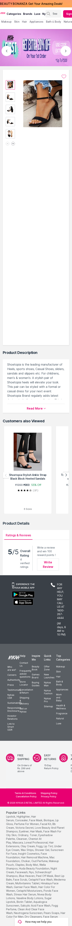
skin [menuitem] (16, 21)
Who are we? (11, 668)
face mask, (36, 820)
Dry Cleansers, (33, 916)
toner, (34, 835)
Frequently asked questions (25, 673)
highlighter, (23, 816)
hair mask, (36, 831)
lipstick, (11, 816)
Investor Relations (12, 717)
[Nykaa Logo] (3, 12)
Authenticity (13, 680)
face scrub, (20, 879)
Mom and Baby (59, 697)
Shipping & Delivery (24, 700)
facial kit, (46, 824)
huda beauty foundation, (34, 868)
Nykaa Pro (47, 700)
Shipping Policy (49, 793)
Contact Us (24, 664)
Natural (60, 718)
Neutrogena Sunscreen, (28, 913)
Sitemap (48, 706)
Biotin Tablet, (25, 901)
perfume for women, (27, 824)
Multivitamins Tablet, (27, 883)
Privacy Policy (48, 796)
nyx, (31, 872)
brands (27, 13)
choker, (26, 861)
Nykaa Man (47, 684)
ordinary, (23, 835)
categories (14, 13)
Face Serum (50, 916)
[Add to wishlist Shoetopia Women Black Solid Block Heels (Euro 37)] (64, 76)
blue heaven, (27, 875)
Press (10, 685)
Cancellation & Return (26, 691)
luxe (37, 13)
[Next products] (66, 475)
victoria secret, (24, 827)
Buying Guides (36, 684)
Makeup (60, 666)
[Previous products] (6, 475)
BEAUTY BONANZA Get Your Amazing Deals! (31, 4)
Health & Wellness (61, 707)
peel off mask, (45, 875)
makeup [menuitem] (6, 21)
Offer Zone (47, 668)
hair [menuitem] (24, 21)
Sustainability (14, 702)
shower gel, (42, 849)
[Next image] (13, 144)
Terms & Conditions (25, 793)
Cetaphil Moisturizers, (29, 890)
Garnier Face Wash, (25, 887)
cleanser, (22, 838)
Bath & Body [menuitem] (53, 21)
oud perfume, (39, 861)
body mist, (32, 864)
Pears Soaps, (52, 913)
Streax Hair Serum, (25, 894)
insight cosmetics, (29, 853)
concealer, (21, 820)
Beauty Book (35, 668)
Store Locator (24, 683)
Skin (58, 671)
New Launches (49, 676)
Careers (11, 675)
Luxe (58, 723)
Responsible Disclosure (14, 709)
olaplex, (20, 864)
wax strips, (27, 849)
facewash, (21, 872)
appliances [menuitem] (36, 21)
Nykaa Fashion (48, 692)
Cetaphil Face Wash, (40, 879)
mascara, (18, 842)
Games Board (36, 676)
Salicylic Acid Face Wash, (35, 905)
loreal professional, (36, 842)
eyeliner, (24, 831)
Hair (58, 676)
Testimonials (14, 690)
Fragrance (61, 713)
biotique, (49, 820)
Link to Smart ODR (11, 726)
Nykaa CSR (10, 696)
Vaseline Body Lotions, (30, 898)
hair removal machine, (35, 857)
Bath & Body (59, 683)
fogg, (39, 846)
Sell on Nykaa (23, 710)
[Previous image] (7, 144)
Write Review (48, 564)
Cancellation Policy (26, 796)
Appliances (62, 689)
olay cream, (28, 846)
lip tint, (48, 846)
